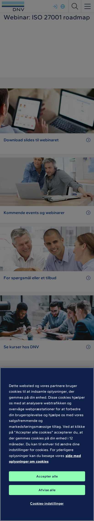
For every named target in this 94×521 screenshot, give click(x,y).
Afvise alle (47, 490)
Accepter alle (47, 476)
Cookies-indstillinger (47, 503)
